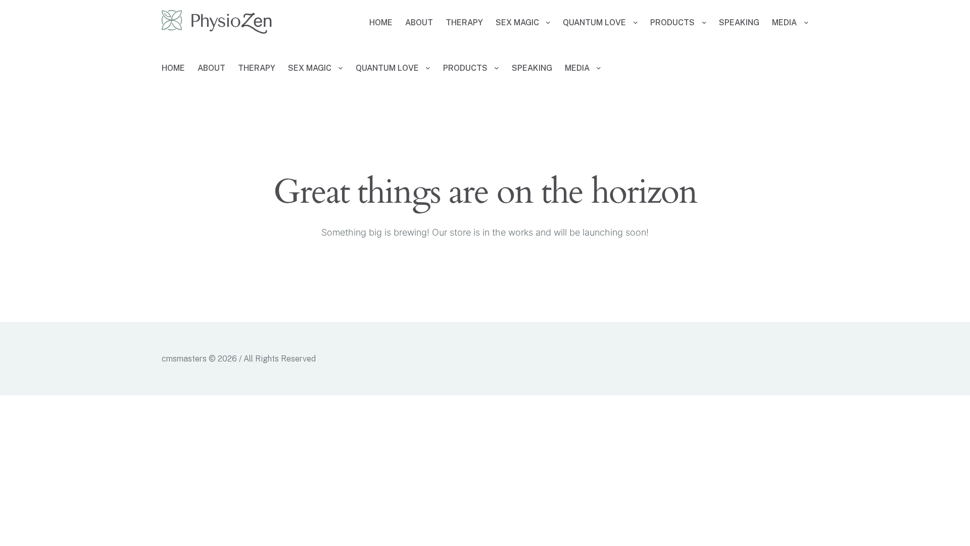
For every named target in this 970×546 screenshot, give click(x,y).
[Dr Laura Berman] (217, 23)
